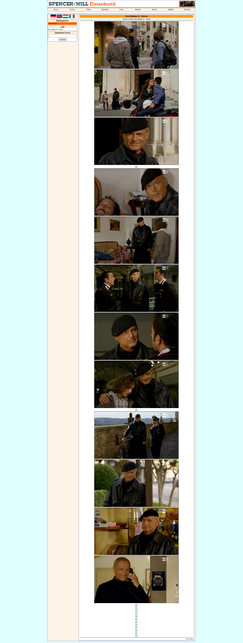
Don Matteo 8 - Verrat (55, 29)
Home (56, 10)
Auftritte (171, 10)
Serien (154, 10)
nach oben (189, 639)
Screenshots (52, 23)
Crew (121, 10)
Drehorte (187, 10)
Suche (72, 10)
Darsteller (105, 10)
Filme (89, 10)
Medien (138, 10)
